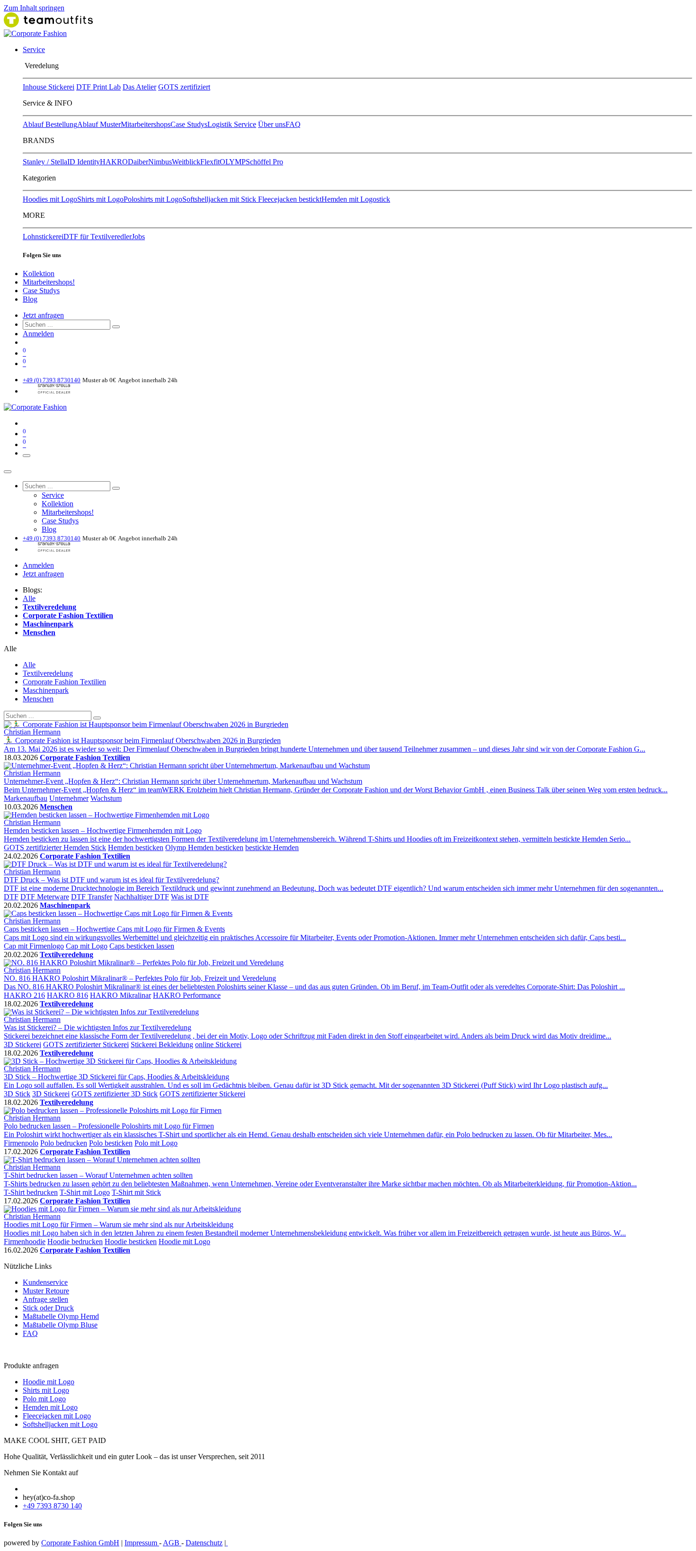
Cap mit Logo (86, 946)
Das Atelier (139, 87)
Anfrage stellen (45, 1299)
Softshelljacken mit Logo (60, 1424)
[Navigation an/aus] (26, 455)
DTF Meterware (44, 897)
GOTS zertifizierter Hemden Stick (55, 847)
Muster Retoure (46, 1291)
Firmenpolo (21, 1143)
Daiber (138, 162)
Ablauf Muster (99, 124)
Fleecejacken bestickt (289, 199)
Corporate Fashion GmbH (80, 1543)
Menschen (56, 807)
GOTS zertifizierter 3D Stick (114, 1094)
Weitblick (186, 162)
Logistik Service (231, 124)
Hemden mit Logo (50, 1407)
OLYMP (233, 162)
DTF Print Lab (98, 87)
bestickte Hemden (272, 847)
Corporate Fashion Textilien (85, 757)
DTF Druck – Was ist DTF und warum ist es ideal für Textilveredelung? (111, 880)
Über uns (272, 124)
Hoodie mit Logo (184, 1241)
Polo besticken (111, 1143)
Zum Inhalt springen (34, 8)
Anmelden (38, 334)
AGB (172, 1543)
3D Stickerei (22, 1044)
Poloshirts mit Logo (153, 199)
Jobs (138, 237)
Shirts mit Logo (100, 199)
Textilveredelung (66, 954)
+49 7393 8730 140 (52, 1506)
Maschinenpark (65, 905)
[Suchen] (116, 326)
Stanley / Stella (45, 162)
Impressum (142, 1543)
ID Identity (83, 162)
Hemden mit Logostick (355, 199)
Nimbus (160, 162)
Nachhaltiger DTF (141, 897)
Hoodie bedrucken (75, 1241)
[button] (10, 649)
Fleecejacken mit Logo (57, 1416)
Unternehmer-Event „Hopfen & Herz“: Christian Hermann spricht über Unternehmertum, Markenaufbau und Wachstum (183, 781)
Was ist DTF (190, 897)
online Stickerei (218, 1044)
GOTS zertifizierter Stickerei (86, 1044)
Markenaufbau (25, 798)
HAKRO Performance (187, 995)
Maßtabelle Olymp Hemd (61, 1316)
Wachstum (106, 798)
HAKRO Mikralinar (120, 995)
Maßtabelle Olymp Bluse (60, 1325)
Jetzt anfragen (43, 315)
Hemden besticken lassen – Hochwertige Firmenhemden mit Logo (103, 830)
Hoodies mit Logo (50, 199)
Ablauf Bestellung (50, 124)
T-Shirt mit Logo (85, 1192)
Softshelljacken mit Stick (220, 199)
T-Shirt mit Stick (136, 1192)
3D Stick (17, 1094)
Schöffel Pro (264, 162)
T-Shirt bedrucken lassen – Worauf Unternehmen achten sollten (98, 1175)
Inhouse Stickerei (48, 87)
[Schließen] (7, 471)
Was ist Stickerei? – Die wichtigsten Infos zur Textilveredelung (97, 1027)
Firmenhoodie (24, 1241)
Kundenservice (45, 1282)
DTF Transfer (91, 897)
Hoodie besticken (131, 1241)
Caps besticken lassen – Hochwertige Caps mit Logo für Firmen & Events (114, 929)
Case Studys (188, 124)
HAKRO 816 (67, 995)
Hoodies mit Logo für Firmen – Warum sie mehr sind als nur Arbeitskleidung (118, 1224)
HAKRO (114, 162)
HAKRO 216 (24, 995)
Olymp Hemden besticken (204, 847)
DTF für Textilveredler (97, 237)
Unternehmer (69, 798)
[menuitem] (34, 49)
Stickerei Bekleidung (162, 1044)
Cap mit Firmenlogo (34, 946)
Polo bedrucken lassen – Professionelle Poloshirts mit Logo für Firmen (109, 1126)
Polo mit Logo (156, 1143)
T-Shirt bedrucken (31, 1192)
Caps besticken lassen (141, 946)
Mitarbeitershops (145, 124)
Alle (29, 598)
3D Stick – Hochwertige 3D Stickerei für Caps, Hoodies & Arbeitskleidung (116, 1077)
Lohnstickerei (43, 237)
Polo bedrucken (63, 1143)
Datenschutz (204, 1543)
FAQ (293, 124)
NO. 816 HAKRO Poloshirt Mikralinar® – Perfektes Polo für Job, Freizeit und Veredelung (140, 978)
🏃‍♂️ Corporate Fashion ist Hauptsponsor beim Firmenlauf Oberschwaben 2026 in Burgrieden (142, 740)
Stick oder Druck (48, 1308)
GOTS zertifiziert (184, 87)
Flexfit (210, 162)
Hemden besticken (135, 847)
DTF (11, 897)
